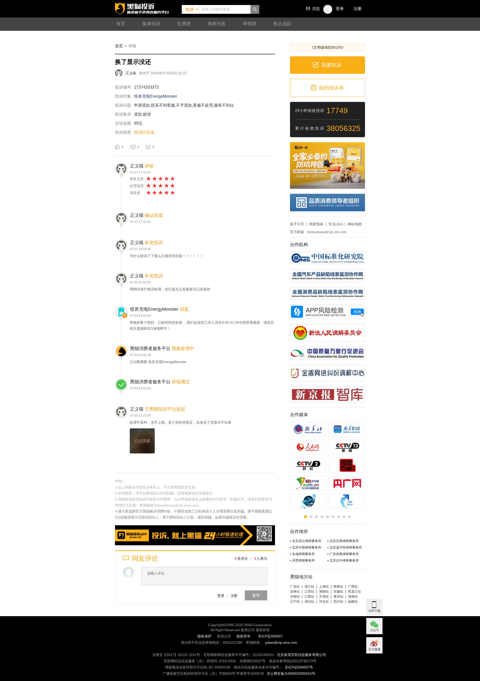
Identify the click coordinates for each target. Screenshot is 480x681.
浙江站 (309, 586)
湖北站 (309, 601)
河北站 (324, 601)
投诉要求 (123, 114)
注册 (358, 9)
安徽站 (338, 591)
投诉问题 (123, 105)
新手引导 (297, 224)
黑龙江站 (354, 591)
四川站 (338, 601)
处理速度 (137, 186)
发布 (256, 595)
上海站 (324, 586)
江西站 (309, 596)
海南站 (353, 596)
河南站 (295, 596)
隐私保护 (205, 636)
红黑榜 (184, 23)
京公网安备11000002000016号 (291, 673)
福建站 (353, 601)
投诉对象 (123, 96)
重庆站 (338, 596)
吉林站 (295, 591)
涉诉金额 (123, 123)
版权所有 (243, 636)
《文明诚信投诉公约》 (327, 47)
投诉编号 (123, 87)
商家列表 (217, 23)
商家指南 (316, 224)
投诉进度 (123, 132)
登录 (220, 595)
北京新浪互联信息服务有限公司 (301, 655)
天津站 (324, 596)
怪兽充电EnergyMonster (155, 96)
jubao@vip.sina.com (281, 642)
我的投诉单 (331, 88)
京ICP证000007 (270, 636)
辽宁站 (295, 601)
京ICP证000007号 (299, 667)
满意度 (135, 193)
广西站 (353, 586)
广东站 (295, 586)
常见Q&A (335, 224)
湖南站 (324, 591)
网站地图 (355, 224)
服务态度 (137, 179)
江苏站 (309, 591)
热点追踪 (282, 23)
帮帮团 (249, 23)
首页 (120, 23)
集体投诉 (151, 23)
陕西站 (338, 586)
